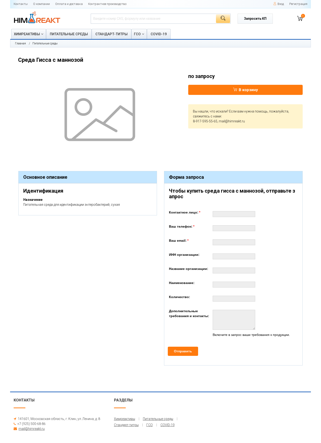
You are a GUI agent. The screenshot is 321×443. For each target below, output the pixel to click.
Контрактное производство (107, 4)
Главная (20, 43)
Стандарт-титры (111, 34)
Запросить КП (255, 18)
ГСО (137, 34)
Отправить (183, 351)
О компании (41, 4)
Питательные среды (69, 34)
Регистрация (298, 4)
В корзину (248, 89)
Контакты (21, 4)
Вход (281, 4)
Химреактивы (27, 34)
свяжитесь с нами (207, 116)
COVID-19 (159, 34)
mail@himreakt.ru (232, 121)
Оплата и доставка (69, 4)
